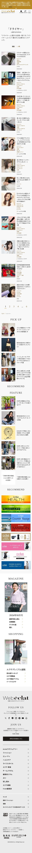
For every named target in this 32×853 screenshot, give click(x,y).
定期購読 (12, 622)
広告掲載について (7, 828)
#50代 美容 (19, 272)
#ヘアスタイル (19, 85)
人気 (19, 46)
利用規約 (20, 829)
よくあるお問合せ (16, 828)
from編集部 (7, 789)
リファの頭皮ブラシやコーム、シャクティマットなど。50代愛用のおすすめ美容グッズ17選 (23, 141)
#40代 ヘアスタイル (21, 128)
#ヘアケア (19, 209)
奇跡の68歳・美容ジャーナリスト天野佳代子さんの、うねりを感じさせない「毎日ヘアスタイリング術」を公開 (23, 245)
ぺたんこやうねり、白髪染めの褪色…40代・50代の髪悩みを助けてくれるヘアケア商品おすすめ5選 (24, 221)
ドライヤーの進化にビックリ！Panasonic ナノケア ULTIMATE (23, 54)
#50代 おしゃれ (20, 205)
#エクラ (18, 295)
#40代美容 (19, 273)
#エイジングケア (20, 147)
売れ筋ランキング (12, 673)
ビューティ (6, 756)
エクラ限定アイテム (13, 679)
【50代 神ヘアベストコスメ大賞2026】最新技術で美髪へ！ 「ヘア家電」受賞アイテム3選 (24, 99)
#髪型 (18, 86)
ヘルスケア (7, 760)
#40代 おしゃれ (20, 206)
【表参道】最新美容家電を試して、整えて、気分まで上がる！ (23, 267)
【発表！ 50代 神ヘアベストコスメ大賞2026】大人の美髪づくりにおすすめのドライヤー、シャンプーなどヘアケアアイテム (23, 76)
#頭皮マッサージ (20, 151)
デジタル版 (12, 625)
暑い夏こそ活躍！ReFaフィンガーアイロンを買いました (23, 120)
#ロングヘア (19, 130)
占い (4, 778)
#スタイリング (19, 167)
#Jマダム (19, 207)
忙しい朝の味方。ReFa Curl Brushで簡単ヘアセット (23, 180)
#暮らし (18, 60)
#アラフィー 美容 (20, 275)
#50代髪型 (19, 88)
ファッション (7, 753)
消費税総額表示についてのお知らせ (10, 831)
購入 (10, 627)
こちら (25, 822)
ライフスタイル (8, 763)
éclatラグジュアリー (10, 749)
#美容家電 (19, 61)
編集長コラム (7, 774)
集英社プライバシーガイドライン (9, 829)
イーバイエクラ (11, 682)
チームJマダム (8, 771)
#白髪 (18, 169)
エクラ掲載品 (11, 676)
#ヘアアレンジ (19, 168)
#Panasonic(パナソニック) (22, 64)
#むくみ (18, 150)
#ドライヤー (19, 58)
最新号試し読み (14, 619)
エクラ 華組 (7, 767)
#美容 (18, 149)
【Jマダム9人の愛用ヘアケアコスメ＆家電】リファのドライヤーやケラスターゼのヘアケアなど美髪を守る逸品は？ (23, 197)
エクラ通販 (7, 785)
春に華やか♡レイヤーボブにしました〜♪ (23, 161)
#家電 (18, 63)
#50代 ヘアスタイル (21, 84)
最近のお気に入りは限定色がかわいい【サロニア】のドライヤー (23, 287)
